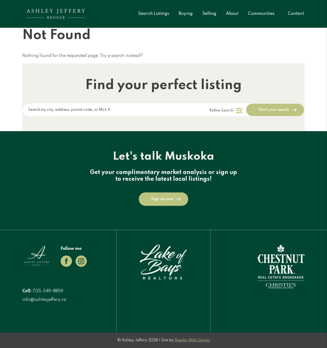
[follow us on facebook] (66, 266)
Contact (296, 13)
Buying (186, 13)
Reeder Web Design (192, 340)
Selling (209, 13)
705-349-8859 (48, 291)
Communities (261, 13)
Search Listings (153, 13)
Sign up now (162, 199)
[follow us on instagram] (81, 266)
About (232, 13)
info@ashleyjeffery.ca (44, 299)
